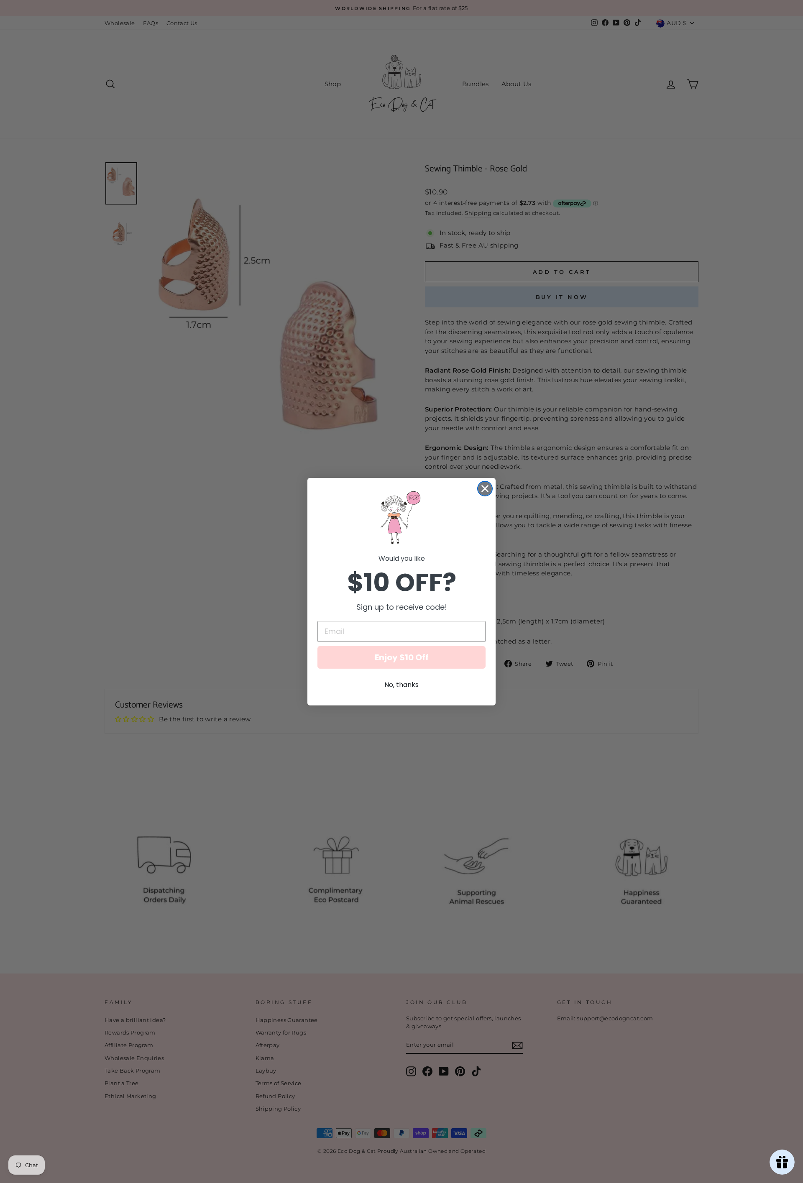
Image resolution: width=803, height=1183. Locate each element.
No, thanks (401, 685)
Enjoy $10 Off (402, 657)
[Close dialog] (485, 488)
